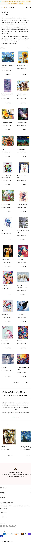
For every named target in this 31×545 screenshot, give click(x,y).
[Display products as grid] (28, 47)
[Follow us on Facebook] (1, 526)
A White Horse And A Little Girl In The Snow (22, 286)
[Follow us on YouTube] (10, 526)
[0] (30, 7)
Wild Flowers (5, 447)
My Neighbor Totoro (22, 122)
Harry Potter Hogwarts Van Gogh (7, 66)
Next (27, 382)
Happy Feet (4, 367)
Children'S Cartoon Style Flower (23, 368)
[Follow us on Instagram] (4, 526)
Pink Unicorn (5, 341)
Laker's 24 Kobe (5, 259)
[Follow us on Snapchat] (15, 526)
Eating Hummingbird (7, 122)
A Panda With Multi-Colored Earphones (6, 176)
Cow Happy (20, 259)
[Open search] (24, 7)
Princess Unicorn (6, 204)
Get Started (7, 74)
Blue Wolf (4, 230)
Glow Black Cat (21, 314)
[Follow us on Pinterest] (7, 526)
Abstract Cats (20, 341)
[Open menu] (1, 7)
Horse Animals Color (22, 204)
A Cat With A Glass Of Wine (22, 176)
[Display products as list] (30, 47)
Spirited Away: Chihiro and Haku (7, 95)
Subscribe (4, 517)
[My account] (26, 7)
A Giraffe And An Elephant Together (21, 95)
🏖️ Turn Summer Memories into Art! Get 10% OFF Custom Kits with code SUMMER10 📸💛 (15, 2)
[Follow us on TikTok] (12, 526)
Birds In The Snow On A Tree (23, 231)
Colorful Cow (5, 285)
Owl (3, 149)
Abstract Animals (21, 149)
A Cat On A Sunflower (22, 65)
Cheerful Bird (5, 314)
